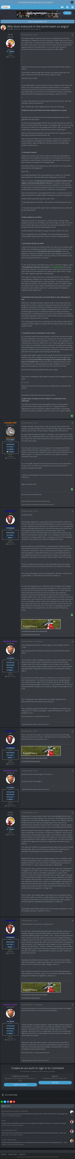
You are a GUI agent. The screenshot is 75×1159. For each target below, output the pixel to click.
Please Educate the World (9, 1130)
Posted (29, 35)
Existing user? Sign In (53, 13)
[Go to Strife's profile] (3, 27)
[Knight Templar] (10, 451)
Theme (3, 1154)
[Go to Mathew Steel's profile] (10, 650)
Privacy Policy (12, 1154)
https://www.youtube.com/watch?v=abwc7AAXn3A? (38, 701)
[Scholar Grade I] (10, 537)
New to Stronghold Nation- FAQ (37, 21)
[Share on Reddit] (11, 1101)
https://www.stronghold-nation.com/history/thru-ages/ (38, 504)
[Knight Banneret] (10, 444)
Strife (11, 29)
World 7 (4, 1120)
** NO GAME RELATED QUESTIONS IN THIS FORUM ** (35, 2)
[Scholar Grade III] (10, 449)
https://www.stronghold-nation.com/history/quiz (36, 501)
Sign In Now (55, 1082)
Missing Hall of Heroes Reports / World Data (15, 1111)
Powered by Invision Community (48, 1157)
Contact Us (22, 1154)
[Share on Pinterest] (14, 1101)
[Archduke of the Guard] (10, 662)
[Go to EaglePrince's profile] (10, 519)
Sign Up (67, 13)
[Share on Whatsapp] (1, 1101)
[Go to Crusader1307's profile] (10, 431)
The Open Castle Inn (34, 29)
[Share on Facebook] (8, 1101)
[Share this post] (72, 35)
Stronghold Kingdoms (14, 1116)
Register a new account (20, 1084)
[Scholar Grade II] (10, 670)
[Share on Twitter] (5, 1101)
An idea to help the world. (9, 1140)
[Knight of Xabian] (10, 447)
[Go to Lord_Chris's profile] (71, 1112)
